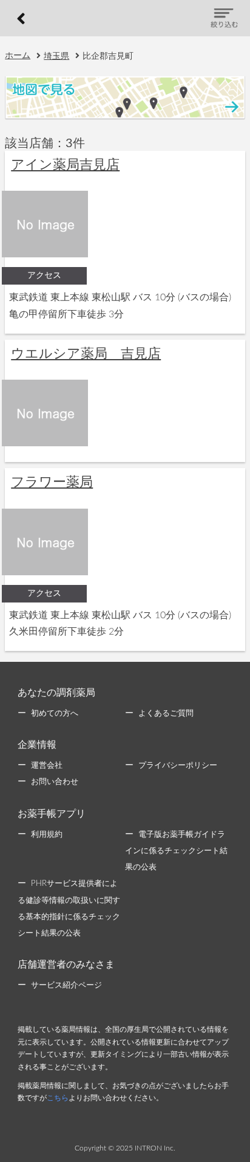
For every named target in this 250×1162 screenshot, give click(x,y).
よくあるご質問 (166, 714)
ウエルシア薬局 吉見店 (86, 353)
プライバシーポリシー (177, 766)
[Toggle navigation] (224, 18)
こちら (58, 1097)
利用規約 (46, 835)
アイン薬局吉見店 (65, 164)
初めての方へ (54, 714)
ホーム (17, 55)
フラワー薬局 (52, 482)
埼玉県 (56, 56)
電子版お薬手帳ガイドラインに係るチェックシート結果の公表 (176, 851)
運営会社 (46, 766)
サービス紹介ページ (66, 985)
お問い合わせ (54, 782)
